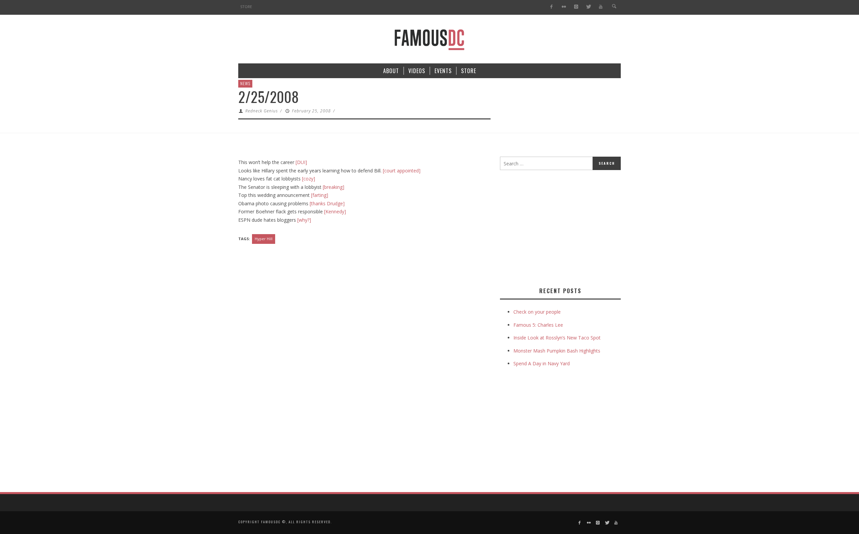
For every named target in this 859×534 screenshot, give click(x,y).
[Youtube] (601, 7)
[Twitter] (588, 7)
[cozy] (308, 178)
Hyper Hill (263, 238)
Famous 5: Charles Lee (538, 325)
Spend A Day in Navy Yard (541, 363)
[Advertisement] (556, 227)
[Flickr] (564, 7)
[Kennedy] (335, 211)
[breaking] (333, 187)
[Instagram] (576, 7)
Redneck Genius (261, 111)
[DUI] (301, 162)
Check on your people (537, 312)
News (245, 83)
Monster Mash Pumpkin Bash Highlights (556, 351)
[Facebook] (551, 7)
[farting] (319, 195)
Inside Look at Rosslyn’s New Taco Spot (557, 337)
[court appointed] (401, 170)
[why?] (304, 220)
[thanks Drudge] (327, 203)
